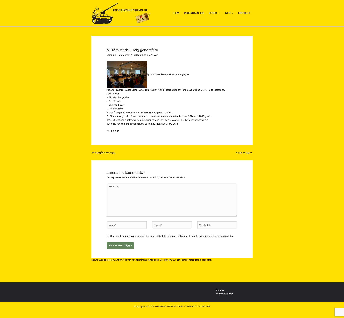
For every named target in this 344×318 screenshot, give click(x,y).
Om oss (220, 290)
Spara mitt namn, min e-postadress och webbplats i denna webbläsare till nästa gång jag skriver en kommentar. (172, 236)
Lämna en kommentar (118, 55)
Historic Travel (140, 55)
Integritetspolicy (225, 293)
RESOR (213, 13)
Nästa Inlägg (244, 152)
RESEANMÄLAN (194, 13)
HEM (176, 13)
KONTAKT (244, 13)
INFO (227, 13)
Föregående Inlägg (103, 152)
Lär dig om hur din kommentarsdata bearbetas (185, 259)
